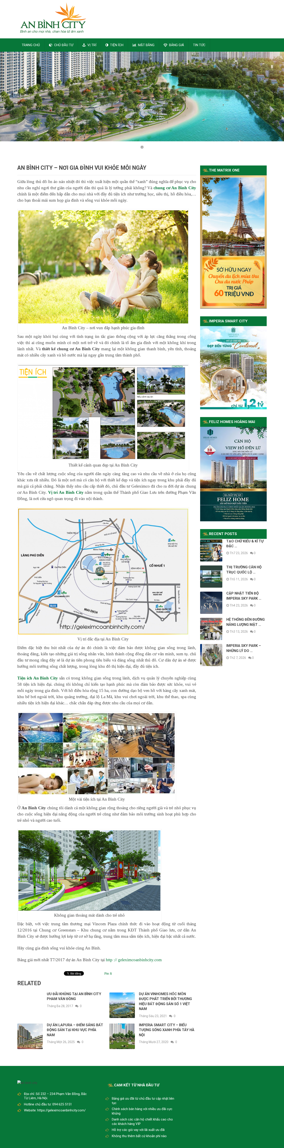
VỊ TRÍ (91, 45)
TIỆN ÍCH (116, 45)
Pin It (108, 974)
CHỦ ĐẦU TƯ (63, 45)
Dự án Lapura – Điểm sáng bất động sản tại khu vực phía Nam (75, 1030)
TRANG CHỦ (31, 45)
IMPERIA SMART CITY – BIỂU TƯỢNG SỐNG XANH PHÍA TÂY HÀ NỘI (166, 1030)
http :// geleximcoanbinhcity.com (134, 959)
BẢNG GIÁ (176, 45)
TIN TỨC (199, 45)
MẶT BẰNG (145, 45)
